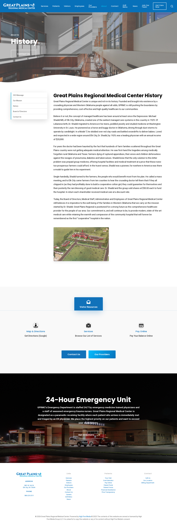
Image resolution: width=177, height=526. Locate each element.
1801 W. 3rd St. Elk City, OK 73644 (29, 486)
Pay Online (141, 331)
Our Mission (17, 101)
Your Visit (108, 478)
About (104, 6)
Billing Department (147, 483)
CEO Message (18, 95)
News (135, 6)
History (15, 106)
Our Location (147, 480)
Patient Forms (108, 487)
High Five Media (85, 516)
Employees (79, 6)
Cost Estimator (108, 480)
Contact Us (17, 117)
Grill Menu (125, 6)
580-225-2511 (29, 495)
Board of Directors (20, 111)
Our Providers (93, 6)
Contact (114, 6)
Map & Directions (35, 331)
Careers (68, 494)
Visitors (67, 6)
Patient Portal (108, 485)
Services (44, 6)
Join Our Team (145, 6)
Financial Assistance (108, 490)
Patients (56, 6)
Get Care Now (159, 6)
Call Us (147, 478)
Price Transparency (108, 492)
